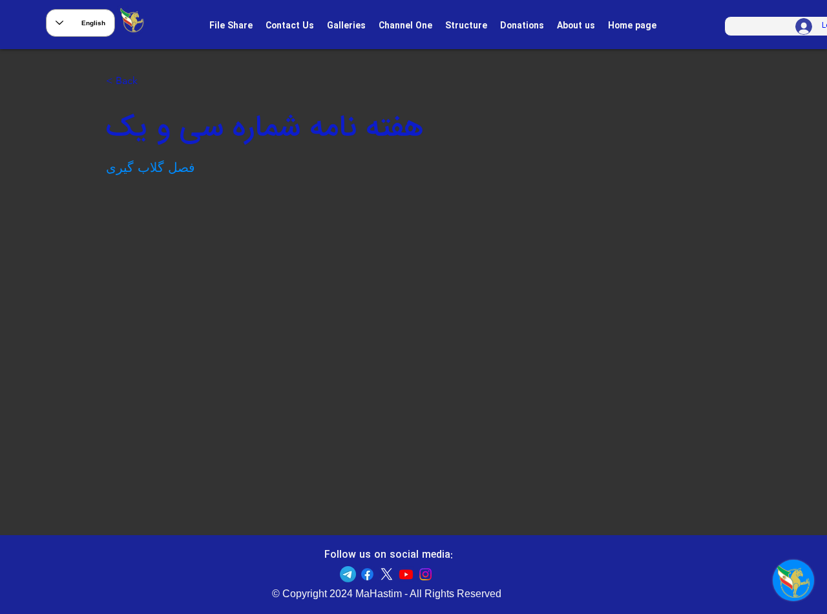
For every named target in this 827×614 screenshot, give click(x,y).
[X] (387, 574)
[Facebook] (367, 574)
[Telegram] (348, 574)
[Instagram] (425, 574)
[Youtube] (406, 574)
